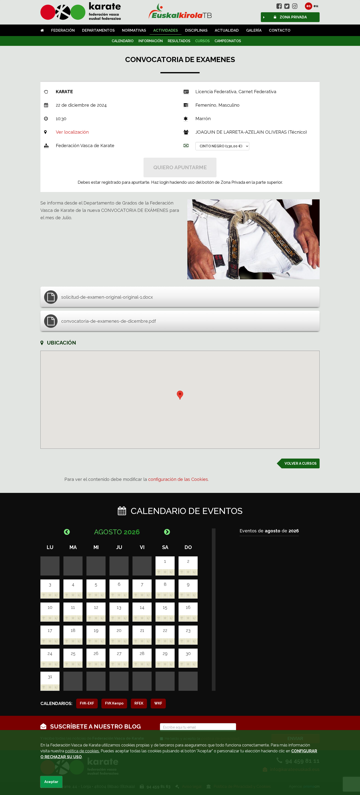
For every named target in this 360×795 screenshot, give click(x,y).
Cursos (202, 41)
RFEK (138, 703)
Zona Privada (293, 17)
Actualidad (227, 30)
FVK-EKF (87, 703)
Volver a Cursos (301, 463)
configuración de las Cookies (178, 479)
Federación (63, 30)
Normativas (134, 30)
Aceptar (51, 782)
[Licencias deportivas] (180, 11)
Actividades (165, 30)
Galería (254, 30)
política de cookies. (82, 751)
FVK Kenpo (114, 703)
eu (315, 6)
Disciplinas (196, 30)
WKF (158, 703)
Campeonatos (228, 41)
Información (150, 41)
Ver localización (72, 132)
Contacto (279, 30)
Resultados (179, 41)
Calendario (122, 41)
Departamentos (98, 30)
